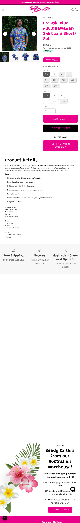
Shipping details (60, 509)
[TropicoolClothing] (40, 9)
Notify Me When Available (60, 146)
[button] (72, 9)
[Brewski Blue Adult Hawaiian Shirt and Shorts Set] (4, 57)
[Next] (34, 34)
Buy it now (60, 137)
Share (49, 17)
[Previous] (5, 34)
